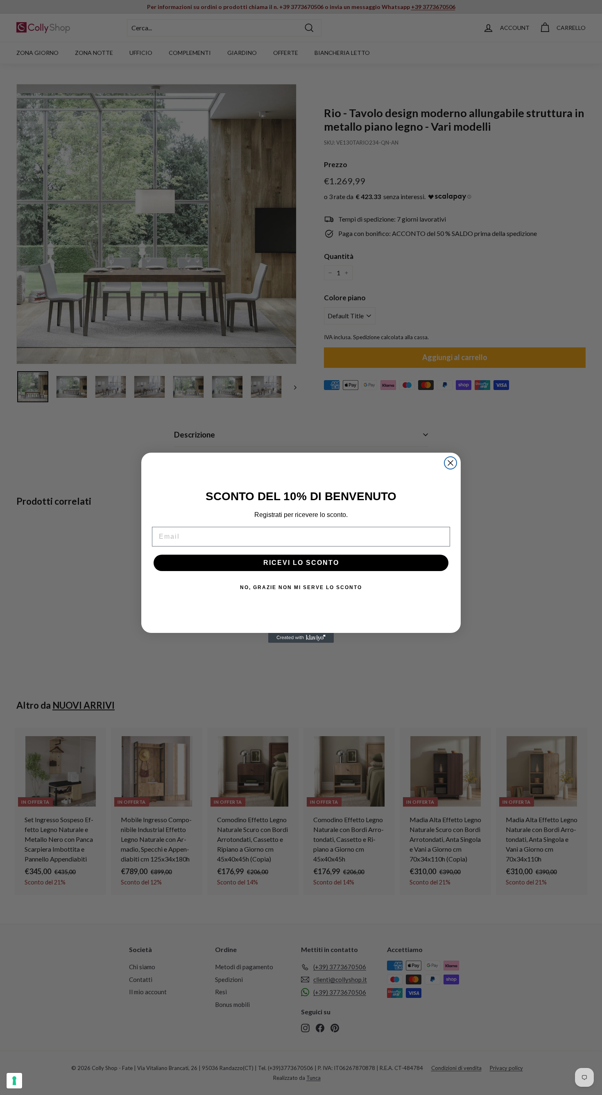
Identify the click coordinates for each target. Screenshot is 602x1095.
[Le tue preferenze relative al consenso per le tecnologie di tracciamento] (14, 1080)
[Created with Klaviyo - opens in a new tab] (301, 638)
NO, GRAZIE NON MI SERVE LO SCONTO (301, 587)
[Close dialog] (450, 463)
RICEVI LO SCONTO (301, 562)
